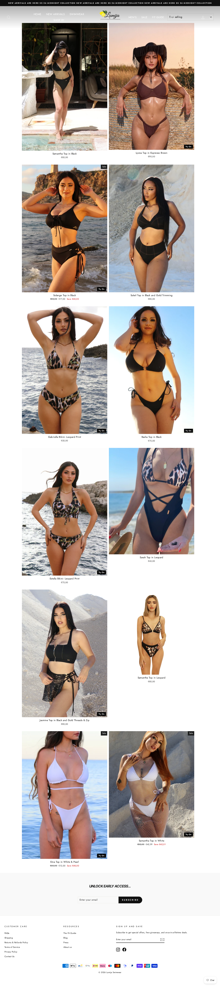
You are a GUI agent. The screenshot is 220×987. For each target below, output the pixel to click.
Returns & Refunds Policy (16, 942)
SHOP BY (58, 20)
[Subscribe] (162, 940)
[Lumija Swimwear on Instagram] (118, 950)
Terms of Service (12, 947)
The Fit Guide (69, 933)
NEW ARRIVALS (55, 14)
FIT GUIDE (158, 17)
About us (67, 947)
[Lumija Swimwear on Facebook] (124, 950)
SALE (144, 17)
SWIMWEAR (77, 14)
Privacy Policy (11, 951)
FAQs (7, 933)
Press (65, 942)
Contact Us (9, 956)
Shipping (9, 937)
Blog (65, 937)
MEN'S (133, 17)
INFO (172, 17)
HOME (37, 14)
